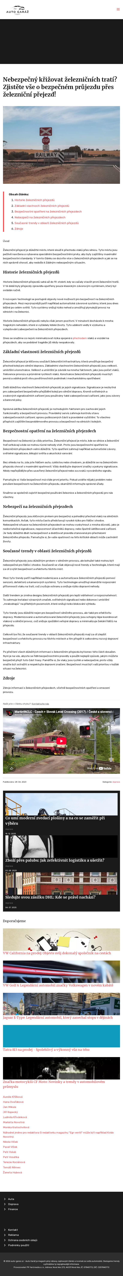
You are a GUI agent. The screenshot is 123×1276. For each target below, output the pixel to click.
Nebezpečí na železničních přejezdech (40, 217)
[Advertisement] (61, 41)
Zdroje (19, 228)
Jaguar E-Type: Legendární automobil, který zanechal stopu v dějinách (58, 1018)
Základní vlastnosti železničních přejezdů (42, 206)
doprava (116, 782)
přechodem (80, 338)
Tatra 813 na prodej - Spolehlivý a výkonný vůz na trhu (46, 1050)
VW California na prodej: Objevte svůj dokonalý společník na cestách (57, 953)
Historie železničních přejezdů (35, 200)
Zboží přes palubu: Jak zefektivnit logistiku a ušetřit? (54, 860)
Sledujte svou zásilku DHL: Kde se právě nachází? (50, 897)
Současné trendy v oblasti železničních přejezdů (47, 223)
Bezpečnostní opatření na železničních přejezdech (48, 211)
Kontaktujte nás (40, 703)
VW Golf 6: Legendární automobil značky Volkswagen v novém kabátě (58, 985)
